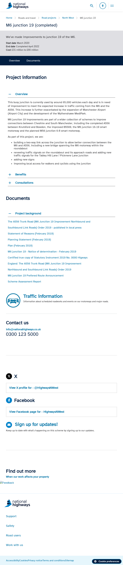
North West (68, 17)
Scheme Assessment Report (24, 281)
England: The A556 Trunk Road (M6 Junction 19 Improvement (44, 263)
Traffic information (42, 296)
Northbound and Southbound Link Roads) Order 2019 (39, 269)
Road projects (49, 17)
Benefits (20, 174)
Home (9, 17)
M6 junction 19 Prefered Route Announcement (36, 275)
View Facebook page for (36, 411)
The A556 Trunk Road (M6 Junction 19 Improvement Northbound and (49, 221)
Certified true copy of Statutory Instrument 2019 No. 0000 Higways (47, 257)
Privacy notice (35, 560)
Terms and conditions (53, 560)
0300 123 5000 (22, 334)
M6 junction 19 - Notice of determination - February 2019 (42, 251)
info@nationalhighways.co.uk (23, 329)
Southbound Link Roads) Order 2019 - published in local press (44, 227)
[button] (7, 482)
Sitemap (69, 560)
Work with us (14, 545)
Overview (14, 60)
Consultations (24, 182)
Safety (10, 525)
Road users (13, 535)
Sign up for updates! (36, 424)
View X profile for (33, 387)
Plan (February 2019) (20, 245)
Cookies (23, 560)
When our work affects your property (27, 476)
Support (11, 516)
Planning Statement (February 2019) (29, 239)
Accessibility (12, 560)
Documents (33, 60)
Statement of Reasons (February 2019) (31, 233)
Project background (28, 213)
